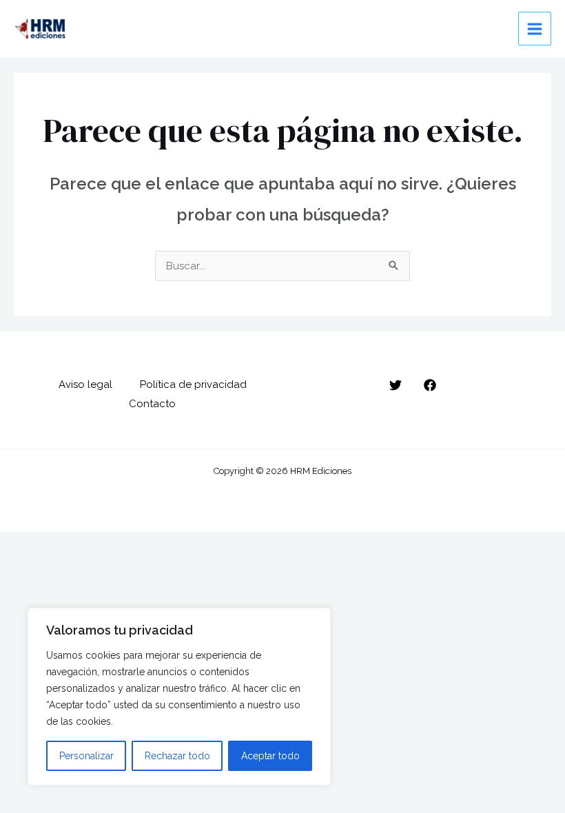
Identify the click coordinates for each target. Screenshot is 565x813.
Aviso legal (85, 384)
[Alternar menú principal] (535, 28)
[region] (179, 696)
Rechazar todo (177, 755)
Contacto (152, 404)
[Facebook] (430, 385)
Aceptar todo (270, 755)
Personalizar (86, 755)
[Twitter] (395, 385)
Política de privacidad (193, 384)
